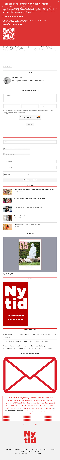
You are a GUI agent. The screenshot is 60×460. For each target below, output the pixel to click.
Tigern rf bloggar (31, 329)
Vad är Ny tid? (17, 449)
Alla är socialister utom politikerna (15, 341)
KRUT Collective (42, 454)
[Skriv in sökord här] (30, 142)
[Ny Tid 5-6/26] (30, 254)
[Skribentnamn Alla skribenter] (30, 149)
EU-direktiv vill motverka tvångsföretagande (28, 207)
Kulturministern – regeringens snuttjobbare (27, 224)
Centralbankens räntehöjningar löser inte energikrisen (23, 334)
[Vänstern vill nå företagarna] (7, 218)
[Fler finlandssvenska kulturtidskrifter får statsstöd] (7, 200)
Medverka (52, 449)
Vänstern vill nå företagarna (22, 216)
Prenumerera (43, 449)
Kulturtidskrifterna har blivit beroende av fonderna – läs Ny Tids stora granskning (34, 190)
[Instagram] (35, 425)
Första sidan (8, 449)
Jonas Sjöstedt (7, 66)
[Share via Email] (31, 72)
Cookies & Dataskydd (26, 451)
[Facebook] (24, 425)
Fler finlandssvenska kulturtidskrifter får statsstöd (30, 198)
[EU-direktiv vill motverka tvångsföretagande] (7, 209)
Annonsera (35, 449)
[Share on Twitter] (29, 72)
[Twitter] (30, 425)
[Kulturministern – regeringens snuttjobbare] (7, 227)
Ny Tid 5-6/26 (8, 274)
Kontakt (37, 451)
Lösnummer (26, 449)
